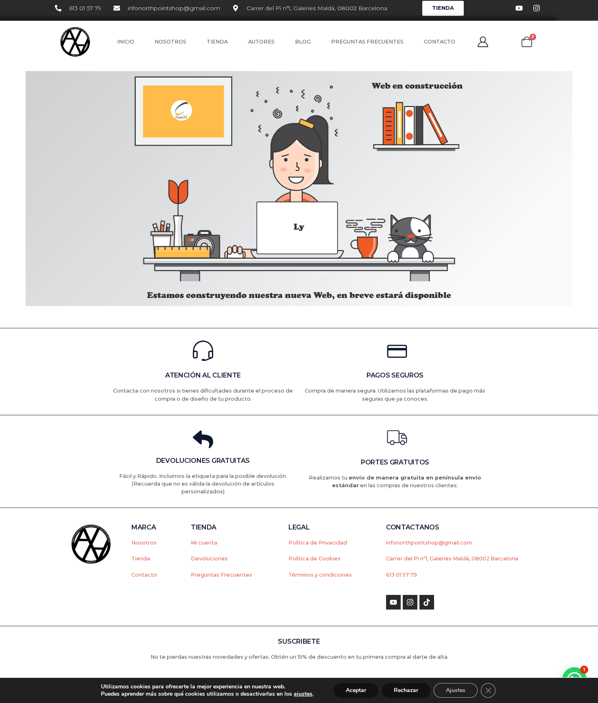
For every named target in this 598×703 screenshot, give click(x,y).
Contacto (439, 42)
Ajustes (455, 690)
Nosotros (170, 42)
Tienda (217, 42)
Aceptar (356, 690)
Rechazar (406, 690)
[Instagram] (410, 602)
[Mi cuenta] (483, 42)
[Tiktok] (426, 602)
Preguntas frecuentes (367, 42)
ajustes (303, 694)
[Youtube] (393, 602)
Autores (261, 42)
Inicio (125, 42)
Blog (303, 42)
